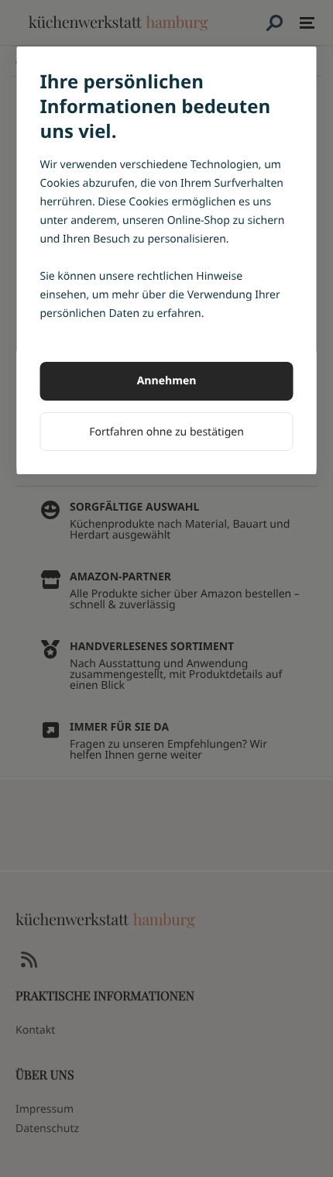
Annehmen (167, 380)
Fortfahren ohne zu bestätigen (166, 432)
